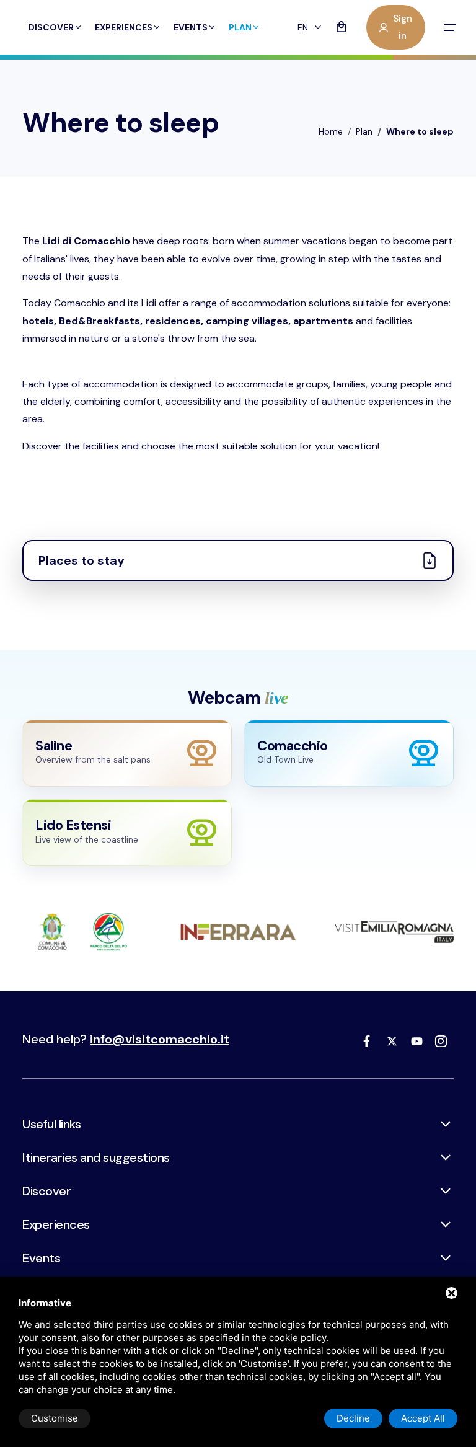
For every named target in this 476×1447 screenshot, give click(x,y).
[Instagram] (441, 1041)
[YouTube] (416, 1041)
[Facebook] (367, 1041)
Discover (51, 27)
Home (331, 131)
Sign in (402, 27)
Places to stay (81, 560)
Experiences (123, 27)
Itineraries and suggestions (96, 1157)
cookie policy (298, 1337)
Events (191, 27)
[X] (391, 1041)
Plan (240, 27)
